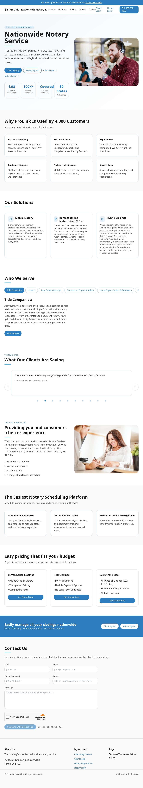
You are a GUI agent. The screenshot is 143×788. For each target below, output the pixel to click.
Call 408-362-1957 (128, 9)
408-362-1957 (55, 727)
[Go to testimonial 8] (90, 401)
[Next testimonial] (135, 387)
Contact (92, 9)
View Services (13, 333)
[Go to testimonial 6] (75, 401)
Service (51, 9)
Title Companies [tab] (14, 290)
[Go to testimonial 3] (53, 401)
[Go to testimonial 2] (45, 401)
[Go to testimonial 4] (60, 401)
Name (7, 664)
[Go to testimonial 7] (83, 401)
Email (55, 664)
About (82, 9)
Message (8, 687)
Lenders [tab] (31, 290)
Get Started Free (25, 597)
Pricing (73, 9)
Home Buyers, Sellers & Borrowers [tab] (116, 290)
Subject (56, 676)
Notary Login (110, 9)
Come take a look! (94, 2)
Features (62, 9)
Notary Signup (32, 70)
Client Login (98, 9)
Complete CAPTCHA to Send (20, 727)
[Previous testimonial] (7, 387)
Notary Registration (83, 763)
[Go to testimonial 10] (105, 401)
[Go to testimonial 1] (37, 401)
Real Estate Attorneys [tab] (51, 290)
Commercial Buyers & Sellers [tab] (80, 290)
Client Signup (13, 70)
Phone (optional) (12, 676)
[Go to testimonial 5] (68, 401)
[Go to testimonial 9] (98, 401)
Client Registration (83, 754)
